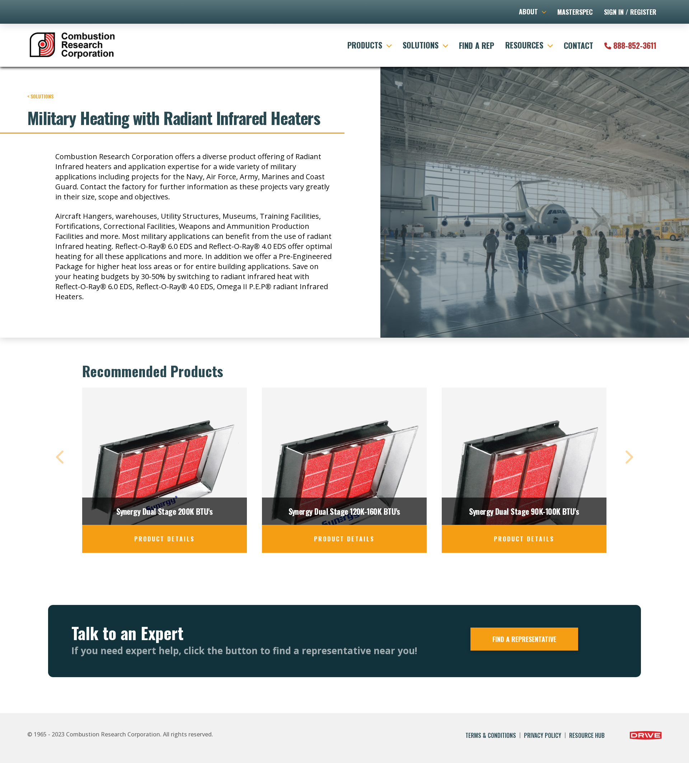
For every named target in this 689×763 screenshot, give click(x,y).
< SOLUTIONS (40, 96)
